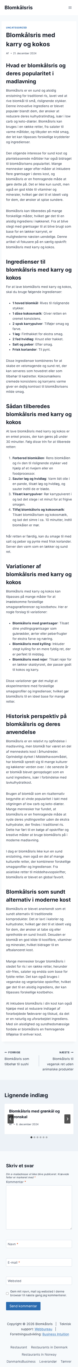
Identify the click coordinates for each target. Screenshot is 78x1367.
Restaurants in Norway (39, 1354)
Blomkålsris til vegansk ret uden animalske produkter (57, 1061)
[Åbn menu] (69, 7)
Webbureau (43, 1329)
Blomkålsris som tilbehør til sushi (17, 1058)
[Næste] (67, 1118)
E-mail (14, 1262)
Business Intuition (55, 1334)
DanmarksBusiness (21, 1361)
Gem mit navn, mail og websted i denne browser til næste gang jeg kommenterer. (38, 1293)
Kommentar (16, 1182)
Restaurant (18, 1347)
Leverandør (48, 1361)
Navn (13, 1244)
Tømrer (66, 1361)
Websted (14, 1281)
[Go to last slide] (11, 1118)
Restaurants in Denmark (49, 1347)
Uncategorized (16, 27)
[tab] (31, 1137)
